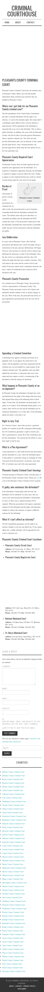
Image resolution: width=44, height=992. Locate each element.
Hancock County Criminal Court (13, 823)
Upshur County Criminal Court (13, 949)
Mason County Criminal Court (12, 864)
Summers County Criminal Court (13, 934)
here (37, 477)
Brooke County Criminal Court (13, 786)
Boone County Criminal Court (12, 779)
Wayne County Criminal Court (12, 953)
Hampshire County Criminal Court (14, 820)
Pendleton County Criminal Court (14, 901)
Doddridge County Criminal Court (14, 801)
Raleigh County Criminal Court (13, 919)
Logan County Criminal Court (12, 853)
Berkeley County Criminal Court (13, 775)
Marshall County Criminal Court (13, 860)
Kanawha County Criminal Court (13, 842)
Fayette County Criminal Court (13, 805)
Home (7, 22)
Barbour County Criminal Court (13, 772)
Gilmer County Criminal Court (13, 809)
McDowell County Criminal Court (14, 868)
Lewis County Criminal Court (12, 846)
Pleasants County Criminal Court (13, 905)
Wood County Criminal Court (12, 967)
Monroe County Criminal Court (13, 886)
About (18, 22)
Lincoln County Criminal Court (13, 849)
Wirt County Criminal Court (12, 964)
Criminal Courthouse (22, 10)
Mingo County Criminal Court (12, 879)
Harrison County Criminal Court (13, 831)
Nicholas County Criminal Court (13, 894)
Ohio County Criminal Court (12, 897)
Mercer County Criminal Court (13, 871)
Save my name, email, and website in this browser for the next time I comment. (21, 722)
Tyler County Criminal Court (12, 945)
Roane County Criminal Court (12, 930)
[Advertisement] (22, 328)
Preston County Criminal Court (13, 912)
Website (6, 708)
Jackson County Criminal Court (13, 834)
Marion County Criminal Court (13, 857)
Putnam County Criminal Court (13, 916)
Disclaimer (22, 989)
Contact (31, 22)
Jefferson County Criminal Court (13, 838)
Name (5, 688)
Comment (6, 666)
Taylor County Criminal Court (12, 938)
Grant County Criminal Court (12, 812)
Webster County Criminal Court (13, 956)
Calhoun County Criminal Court (13, 794)
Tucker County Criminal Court (12, 942)
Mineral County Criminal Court (13, 875)
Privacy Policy (29, 986)
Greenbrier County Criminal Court (14, 816)
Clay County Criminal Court (12, 798)
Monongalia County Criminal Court (14, 882)
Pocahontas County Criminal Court (14, 908)
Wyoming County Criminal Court (13, 971)
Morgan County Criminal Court (13, 890)
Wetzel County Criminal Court (12, 960)
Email (5, 698)
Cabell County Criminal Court (12, 790)
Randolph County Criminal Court (13, 923)
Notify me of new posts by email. (20, 727)
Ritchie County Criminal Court (13, 927)
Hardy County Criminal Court (12, 827)
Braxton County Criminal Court (13, 783)
